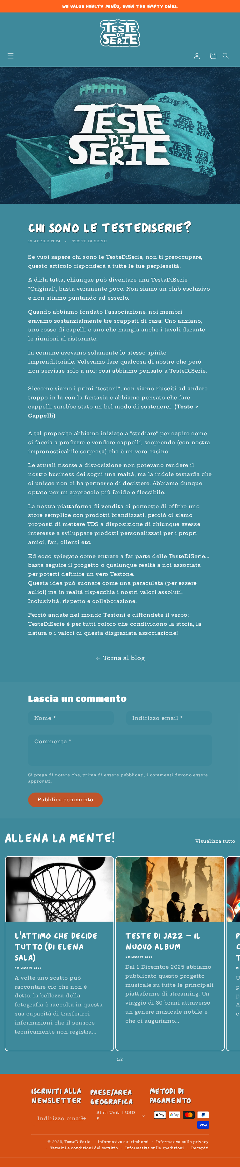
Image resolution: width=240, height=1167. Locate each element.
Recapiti (200, 1148)
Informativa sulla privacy (182, 1142)
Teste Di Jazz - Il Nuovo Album (163, 941)
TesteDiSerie (77, 1142)
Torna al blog (124, 658)
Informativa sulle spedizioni (154, 1148)
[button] (11, 56)
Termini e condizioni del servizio (84, 1148)
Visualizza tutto (215, 841)
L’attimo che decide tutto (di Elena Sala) (56, 946)
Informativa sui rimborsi (123, 1142)
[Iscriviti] (83, 1119)
